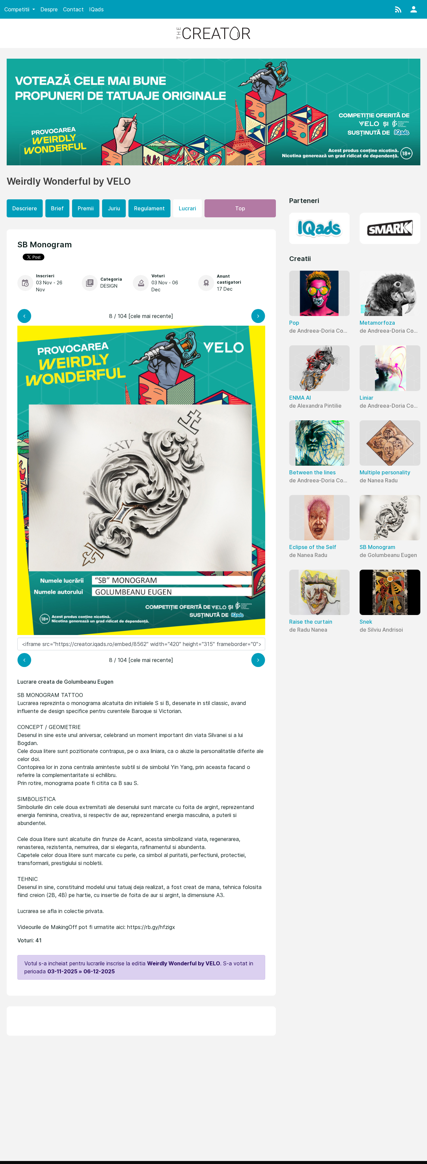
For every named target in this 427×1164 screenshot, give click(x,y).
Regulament (149, 208)
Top (240, 208)
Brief (57, 208)
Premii (86, 208)
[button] (398, 9)
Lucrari (187, 208)
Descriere (24, 208)
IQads (96, 9)
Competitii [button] (17, 9)
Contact (73, 9)
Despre (49, 9)
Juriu (114, 208)
